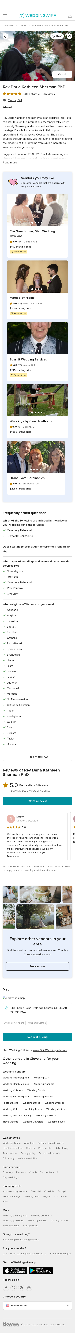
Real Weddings (11, 1225)
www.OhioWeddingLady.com (50, 1050)
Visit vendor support (60, 1253)
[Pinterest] (21, 1288)
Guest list (49, 1191)
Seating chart (32, 1196)
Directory (8, 1172)
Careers (30, 1148)
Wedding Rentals (43, 1096)
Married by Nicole (22, 298)
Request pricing (37, 1037)
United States (19, 1305)
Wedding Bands (31, 1102)
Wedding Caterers (13, 1090)
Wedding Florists (36, 1090)
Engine (47, 1196)
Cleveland (9, 25)
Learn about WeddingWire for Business (24, 1253)
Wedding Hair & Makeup (16, 1083)
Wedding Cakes (11, 1109)
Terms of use (10, 1153)
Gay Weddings (11, 1177)
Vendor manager (12, 1196)
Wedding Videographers (16, 1096)
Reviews (21, 1172)
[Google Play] (41, 1273)
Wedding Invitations (47, 1115)
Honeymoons (30, 1225)
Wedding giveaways (14, 1220)
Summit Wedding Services (28, 359)
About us (29, 1143)
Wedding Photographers (16, 1077)
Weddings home (12, 1143)
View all (62, 74)
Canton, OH (15, 100)
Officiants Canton (37, 1022)
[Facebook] (6, 1288)
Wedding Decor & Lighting (17, 1115)
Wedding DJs (41, 1077)
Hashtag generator (41, 1215)
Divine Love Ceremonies (27, 478)
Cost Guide (60, 1196)
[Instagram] (29, 1288)
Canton (23, 25)
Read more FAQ (38, 757)
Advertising (62, 1148)
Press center (45, 1148)
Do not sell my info (49, 1153)
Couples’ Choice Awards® (43, 1172)
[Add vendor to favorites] (69, 36)
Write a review (37, 801)
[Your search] (5, 36)
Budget (62, 1191)
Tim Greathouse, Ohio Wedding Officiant (32, 233)
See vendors (37, 966)
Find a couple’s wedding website (21, 1239)
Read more (10, 162)
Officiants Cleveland (14, 1022)
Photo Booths (10, 1102)
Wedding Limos (33, 1109)
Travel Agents (10, 1121)
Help (5, 1201)
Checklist (36, 1191)
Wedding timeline (37, 1220)
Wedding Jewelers (33, 1121)
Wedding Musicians (57, 1109)
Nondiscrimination (12, 1148)
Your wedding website (15, 1191)
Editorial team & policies (51, 1143)
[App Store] (15, 1273)
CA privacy (8, 1158)
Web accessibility (27, 1158)
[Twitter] (13, 1288)
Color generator (60, 1220)
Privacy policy (28, 1153)
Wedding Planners (44, 1083)
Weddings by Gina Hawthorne (31, 421)
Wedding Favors (57, 1121)
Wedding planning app (15, 1215)
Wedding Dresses (54, 1102)
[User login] (70, 16)
